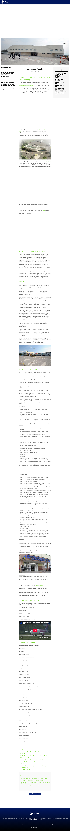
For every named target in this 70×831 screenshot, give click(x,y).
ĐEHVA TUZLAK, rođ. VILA (7, 80)
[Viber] (40, 794)
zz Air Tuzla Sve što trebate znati (29, 749)
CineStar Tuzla (23, 753)
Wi (20, 749)
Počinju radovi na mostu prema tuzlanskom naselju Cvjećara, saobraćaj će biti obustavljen (7, 72)
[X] (32, 794)
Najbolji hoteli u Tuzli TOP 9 (26, 764)
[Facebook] (30, 794)
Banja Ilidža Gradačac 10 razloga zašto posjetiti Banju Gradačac (34, 759)
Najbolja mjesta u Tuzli (25, 757)
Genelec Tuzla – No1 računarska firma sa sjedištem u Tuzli (33, 755)
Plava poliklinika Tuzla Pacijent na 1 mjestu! (29, 751)
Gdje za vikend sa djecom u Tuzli (27, 761)
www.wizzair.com (39, 585)
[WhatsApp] (35, 794)
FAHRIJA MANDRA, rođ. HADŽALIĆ (60, 80)
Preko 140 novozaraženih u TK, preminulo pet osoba (32, 780)
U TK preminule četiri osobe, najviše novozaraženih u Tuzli (34, 778)
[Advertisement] (35, 21)
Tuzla (44, 210)
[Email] (37, 794)
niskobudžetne (31, 300)
